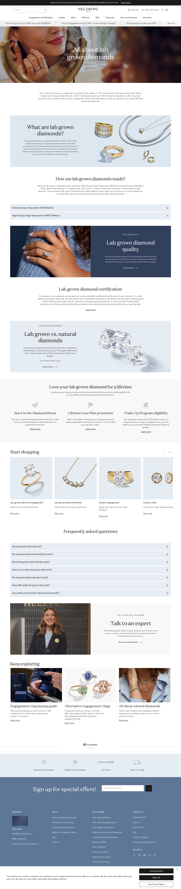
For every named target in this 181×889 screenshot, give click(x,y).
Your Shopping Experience (105, 822)
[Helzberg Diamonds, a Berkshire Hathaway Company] (88, 10)
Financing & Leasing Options (25, 844)
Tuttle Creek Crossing (151, 10)
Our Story (106, 770)
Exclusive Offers (100, 842)
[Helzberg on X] (139, 855)
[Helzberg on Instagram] (149, 855)
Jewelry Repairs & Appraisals (105, 837)
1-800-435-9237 (140, 818)
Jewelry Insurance (101, 852)
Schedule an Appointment (144, 842)
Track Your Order (140, 837)
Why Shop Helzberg (102, 818)
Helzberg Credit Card (21, 834)
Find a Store (138, 827)
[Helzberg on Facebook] (134, 855)
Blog (54, 837)
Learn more (126, 3)
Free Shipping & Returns (103, 827)
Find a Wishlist (99, 847)
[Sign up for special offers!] (148, 788)
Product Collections (101, 862)
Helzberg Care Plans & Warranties (108, 832)
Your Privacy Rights (156, 884)
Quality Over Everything (75, 770)
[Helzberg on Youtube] (154, 855)
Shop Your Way (137, 770)
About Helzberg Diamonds (64, 818)
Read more (15, 720)
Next (169, 452)
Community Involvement (63, 827)
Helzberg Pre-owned (102, 857)
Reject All (156, 878)
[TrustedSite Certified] (90, 745)
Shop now (14, 513)
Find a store (35, 429)
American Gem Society (44, 770)
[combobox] (30, 10)
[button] (134, 10)
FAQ (135, 832)
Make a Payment (19, 839)
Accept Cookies (156, 871)
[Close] (177, 869)
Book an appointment (128, 642)
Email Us (136, 822)
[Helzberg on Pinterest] (144, 855)
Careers (55, 842)
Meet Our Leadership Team (64, 832)
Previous (164, 452)
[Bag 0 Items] (166, 10)
